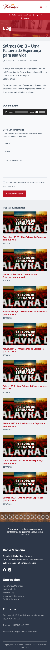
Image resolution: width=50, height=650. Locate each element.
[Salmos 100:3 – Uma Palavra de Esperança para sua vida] (25, 483)
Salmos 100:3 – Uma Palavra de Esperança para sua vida (23, 499)
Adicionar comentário (14, 160)
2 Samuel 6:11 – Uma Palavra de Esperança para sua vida (23, 462)
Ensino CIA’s (8, 592)
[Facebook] (4, 569)
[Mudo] (36, 112)
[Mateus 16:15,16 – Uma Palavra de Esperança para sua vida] (25, 409)
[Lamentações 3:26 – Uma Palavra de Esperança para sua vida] (25, 260)
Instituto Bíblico (10, 589)
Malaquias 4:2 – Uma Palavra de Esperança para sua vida (23, 350)
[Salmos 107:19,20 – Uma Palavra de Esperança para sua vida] (25, 297)
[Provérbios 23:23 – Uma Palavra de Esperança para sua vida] (25, 222)
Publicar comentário (14, 193)
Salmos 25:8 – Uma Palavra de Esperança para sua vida (25, 387)
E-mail (8, 151)
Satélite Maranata (11, 599)
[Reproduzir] (6, 112)
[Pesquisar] (46, 7)
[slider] (42, 111)
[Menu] (41, 6)
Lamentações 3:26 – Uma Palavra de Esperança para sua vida (20, 275)
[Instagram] (9, 569)
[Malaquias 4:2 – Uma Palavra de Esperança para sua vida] (25, 334)
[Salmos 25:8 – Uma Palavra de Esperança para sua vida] (25, 371)
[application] (25, 112)
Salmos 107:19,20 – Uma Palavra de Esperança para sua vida (24, 313)
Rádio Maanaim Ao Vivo (21, 15)
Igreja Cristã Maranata (13, 586)
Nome (8, 143)
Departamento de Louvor (14, 596)
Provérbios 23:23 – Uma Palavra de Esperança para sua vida (24, 238)
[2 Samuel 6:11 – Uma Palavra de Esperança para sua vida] (25, 446)
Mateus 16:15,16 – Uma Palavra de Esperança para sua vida (24, 424)
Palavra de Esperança (28, 61)
